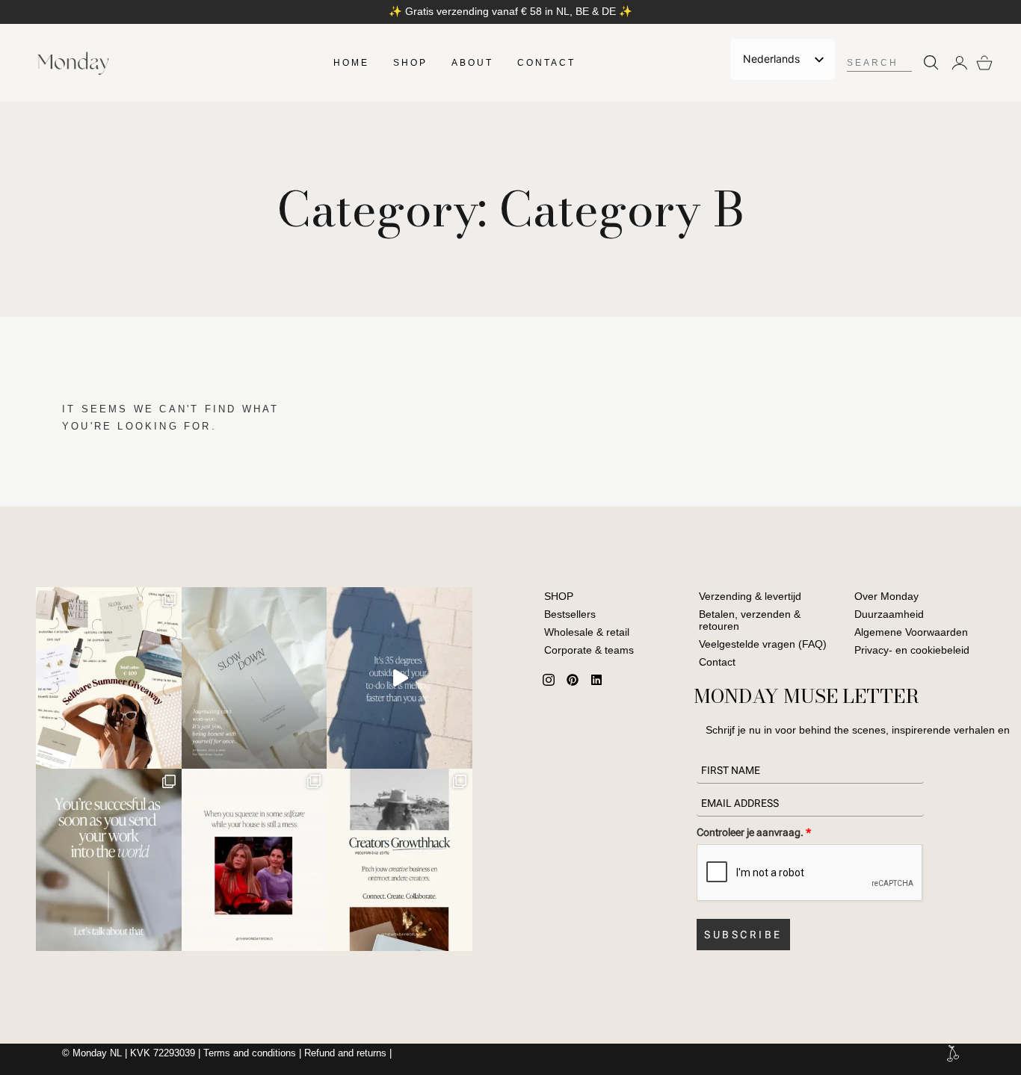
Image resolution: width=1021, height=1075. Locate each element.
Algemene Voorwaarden (911, 632)
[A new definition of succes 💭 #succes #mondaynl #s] (109, 859)
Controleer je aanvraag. (754, 832)
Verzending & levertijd (750, 596)
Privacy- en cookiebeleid (911, 650)
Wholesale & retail (586, 632)
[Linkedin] (596, 680)
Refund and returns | (348, 1053)
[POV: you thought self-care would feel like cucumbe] (254, 859)
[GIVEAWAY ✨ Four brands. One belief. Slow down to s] (109, 678)
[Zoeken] (928, 63)
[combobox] (879, 63)
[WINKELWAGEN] (984, 62)
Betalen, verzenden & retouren (750, 620)
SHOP (558, 596)
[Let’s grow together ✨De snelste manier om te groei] (399, 859)
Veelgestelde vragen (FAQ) (763, 644)
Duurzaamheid (889, 614)
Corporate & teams (589, 650)
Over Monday (886, 596)
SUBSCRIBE (743, 935)
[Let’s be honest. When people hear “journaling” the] (254, 678)
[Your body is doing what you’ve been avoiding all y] (399, 678)
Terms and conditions (249, 1053)
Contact (717, 662)
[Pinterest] (572, 680)
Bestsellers (570, 614)
